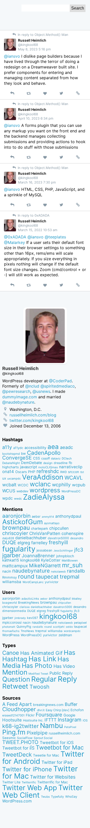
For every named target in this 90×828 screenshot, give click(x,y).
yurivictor (51, 582)
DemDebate (31, 463)
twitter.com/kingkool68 (32, 420)
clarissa (25, 607)
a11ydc (18, 448)
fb (70, 463)
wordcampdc (72, 631)
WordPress (11, 635)
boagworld (9, 602)
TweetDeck (17, 754)
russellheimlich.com (64, 733)
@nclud (32, 386)
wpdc (7, 498)
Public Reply (61, 673)
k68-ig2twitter (20, 726)
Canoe (10, 653)
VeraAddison (42, 477)
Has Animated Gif (41, 653)
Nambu (51, 725)
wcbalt (9, 484)
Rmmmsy (9, 577)
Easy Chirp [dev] (57, 710)
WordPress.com (17, 801)
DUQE (9, 542)
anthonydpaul (68, 516)
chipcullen (58, 528)
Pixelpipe (37, 733)
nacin (6, 571)
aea (53, 446)
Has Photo (37, 665)
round (26, 576)
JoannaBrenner (38, 555)
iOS (85, 720)
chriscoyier (15, 533)
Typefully (57, 796)
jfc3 (78, 549)
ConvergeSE (17, 458)
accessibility (35, 447)
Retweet (15, 686)
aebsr (36, 516)
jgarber (11, 555)
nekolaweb (58, 571)
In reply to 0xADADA (33, 215)
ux (4, 478)
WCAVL (73, 478)
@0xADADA (15, 236)
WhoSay (71, 796)
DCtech (67, 458)
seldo (69, 626)
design (47, 463)
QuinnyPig (23, 626)
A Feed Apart (17, 704)
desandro (76, 538)
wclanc (40, 484)
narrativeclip (70, 467)
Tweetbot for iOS (57, 742)
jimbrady (20, 618)
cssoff (45, 458)
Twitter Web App (29, 787)
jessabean (44, 550)
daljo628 (8, 538)
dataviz (55, 458)
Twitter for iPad (57, 762)
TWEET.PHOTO (20, 742)
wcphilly (61, 485)
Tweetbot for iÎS (18, 748)
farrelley (39, 542)
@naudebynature (18, 402)
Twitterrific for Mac (52, 782)
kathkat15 (10, 560)
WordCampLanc (33, 582)
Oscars (21, 472)
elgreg (24, 542)
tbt (82, 472)
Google (69, 715)
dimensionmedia (14, 611)
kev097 (32, 618)
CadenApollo (43, 452)
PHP (31, 472)
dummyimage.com (19, 396)
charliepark (39, 528)
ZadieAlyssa (44, 497)
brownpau (16, 527)
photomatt (8, 626)
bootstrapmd (11, 453)
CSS (36, 458)
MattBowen (70, 560)
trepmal (69, 576)
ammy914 (48, 516)
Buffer (71, 704)
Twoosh (40, 686)
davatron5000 (58, 538)
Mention (14, 672)
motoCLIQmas (48, 467)
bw (23, 453)
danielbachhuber (30, 537)
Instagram (70, 719)
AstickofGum (22, 522)
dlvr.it (40, 710)
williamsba (11, 581)
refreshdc (47, 471)
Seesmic (9, 738)
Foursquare (49, 715)
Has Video (64, 666)
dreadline (61, 463)
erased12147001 (13, 715)
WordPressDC (71, 491)
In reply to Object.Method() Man (42, 35)
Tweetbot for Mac (60, 747)
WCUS (8, 490)
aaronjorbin (16, 516)
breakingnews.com (48, 705)
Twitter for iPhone (27, 769)
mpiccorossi (12, 622)
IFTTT (50, 719)
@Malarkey (14, 242)
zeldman (65, 635)
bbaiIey (77, 598)
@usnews (41, 391)
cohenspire (73, 533)
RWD (63, 472)
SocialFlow (24, 738)
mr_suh (72, 565)
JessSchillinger (63, 550)
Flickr (30, 715)
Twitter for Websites (53, 777)
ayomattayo (52, 523)
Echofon (77, 710)
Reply (67, 679)
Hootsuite (12, 719)
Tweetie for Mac (46, 755)
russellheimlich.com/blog (33, 414)
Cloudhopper (19, 709)
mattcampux (15, 565)
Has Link (42, 659)
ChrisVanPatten (44, 533)
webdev (22, 491)
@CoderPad (60, 380)
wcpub (78, 484)
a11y (7, 447)
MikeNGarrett (45, 566)
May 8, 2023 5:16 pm (34, 49)
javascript (28, 467)
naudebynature (31, 571)
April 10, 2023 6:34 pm (35, 118)
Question (16, 679)
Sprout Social (43, 738)
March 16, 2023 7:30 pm (37, 182)
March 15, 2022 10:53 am (37, 230)
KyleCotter (50, 560)
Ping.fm (14, 732)
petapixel (80, 622)
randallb (76, 571)
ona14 (8, 471)
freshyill (58, 542)
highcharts (10, 467)
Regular (43, 679)
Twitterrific (29, 782)
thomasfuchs (11, 631)
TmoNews (27, 631)
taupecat (47, 576)
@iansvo (12, 56)
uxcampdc (14, 478)
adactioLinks (30, 598)
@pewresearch (16, 391)
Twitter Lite (11, 782)
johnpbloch (65, 556)
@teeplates (55, 236)
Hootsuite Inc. (33, 720)
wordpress (45, 490)
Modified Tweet (38, 673)
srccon (73, 472)
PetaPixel (70, 727)
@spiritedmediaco (57, 386)
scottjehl (58, 626)
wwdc (18, 498)
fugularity (18, 548)
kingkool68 (30, 560)
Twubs (45, 796)
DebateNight (11, 463)
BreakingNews (28, 602)
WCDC (23, 485)
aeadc (66, 447)
